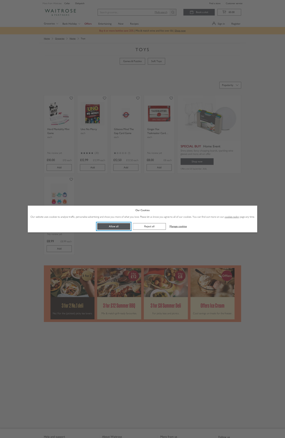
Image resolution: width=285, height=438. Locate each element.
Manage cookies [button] (178, 226)
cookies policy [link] (232, 216)
